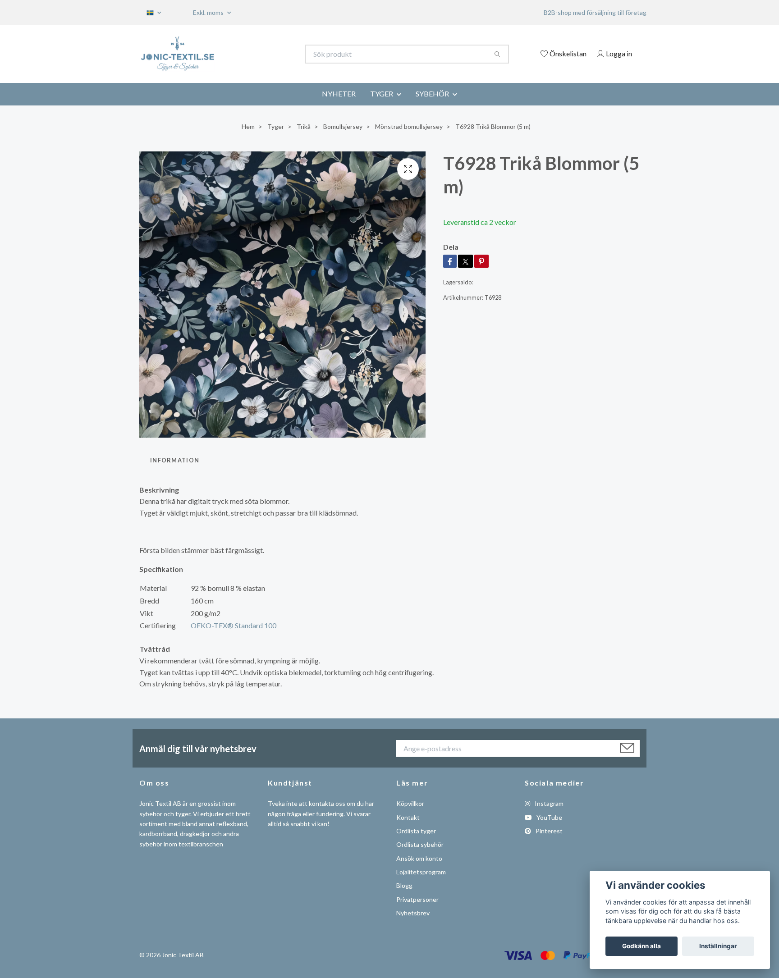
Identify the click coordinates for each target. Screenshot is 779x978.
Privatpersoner (417, 899)
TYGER (381, 93)
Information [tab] (174, 460)
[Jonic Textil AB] (265, 54)
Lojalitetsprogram (421, 872)
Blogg (404, 885)
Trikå (304, 126)
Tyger (275, 126)
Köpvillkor (410, 803)
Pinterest (548, 831)
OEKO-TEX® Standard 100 (233, 625)
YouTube (548, 817)
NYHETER (339, 93)
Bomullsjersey (342, 126)
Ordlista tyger (416, 831)
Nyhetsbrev (413, 913)
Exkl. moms (209, 12)
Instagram (548, 803)
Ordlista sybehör (420, 844)
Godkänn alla (641, 946)
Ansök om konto (419, 858)
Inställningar (718, 946)
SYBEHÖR (432, 93)
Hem (248, 126)
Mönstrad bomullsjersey (409, 126)
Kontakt (408, 817)
